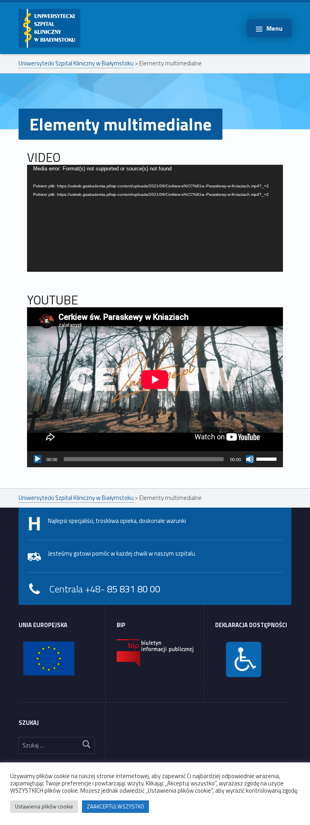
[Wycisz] (250, 459)
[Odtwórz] (38, 459)
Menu (274, 28)
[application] (155, 237)
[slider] (267, 458)
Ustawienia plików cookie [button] (44, 806)
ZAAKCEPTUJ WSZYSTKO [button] (115, 806)
